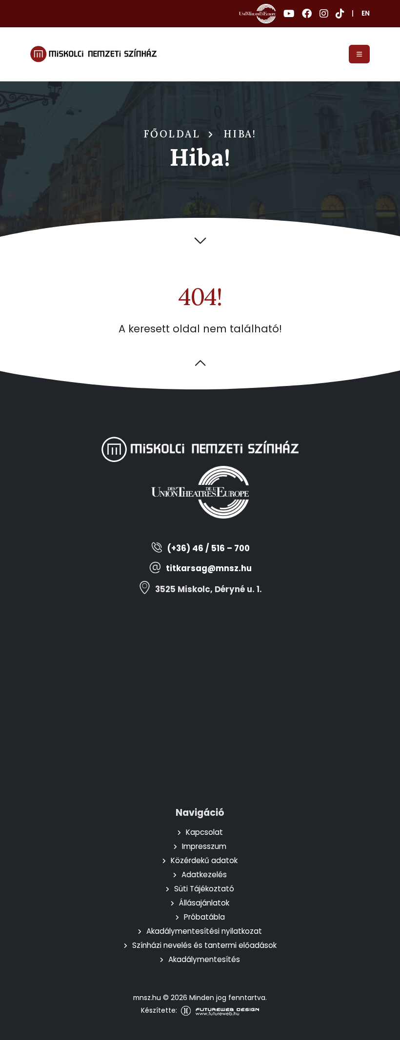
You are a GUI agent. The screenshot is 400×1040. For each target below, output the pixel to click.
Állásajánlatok (204, 903)
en (365, 13)
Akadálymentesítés (204, 959)
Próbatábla (204, 917)
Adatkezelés (204, 874)
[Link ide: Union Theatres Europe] (257, 13)
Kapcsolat (204, 832)
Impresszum (204, 846)
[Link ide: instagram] (324, 13)
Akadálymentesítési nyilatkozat (204, 931)
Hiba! (240, 134)
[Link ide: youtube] (288, 13)
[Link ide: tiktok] (340, 13)
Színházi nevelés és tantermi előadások (204, 945)
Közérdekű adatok (204, 860)
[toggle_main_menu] (359, 54)
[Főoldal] (93, 54)
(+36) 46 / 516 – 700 (208, 548)
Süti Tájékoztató (204, 889)
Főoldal (172, 134)
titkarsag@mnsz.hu (209, 568)
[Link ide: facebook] (307, 13)
